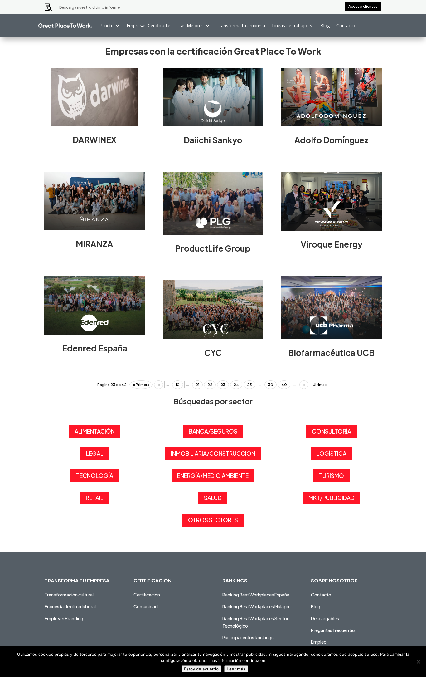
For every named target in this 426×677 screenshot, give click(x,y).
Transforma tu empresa (241, 25)
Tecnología (94, 475)
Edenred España (94, 348)
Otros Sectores (213, 519)
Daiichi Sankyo (213, 140)
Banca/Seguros (213, 431)
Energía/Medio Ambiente (213, 475)
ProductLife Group (212, 248)
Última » (320, 384)
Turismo (331, 475)
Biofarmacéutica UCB (331, 352)
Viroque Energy (331, 244)
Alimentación (95, 431)
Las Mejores (191, 25)
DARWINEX (94, 140)
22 (209, 384)
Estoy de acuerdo (201, 668)
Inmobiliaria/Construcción (213, 453)
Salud (213, 497)
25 (249, 384)
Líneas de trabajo (289, 25)
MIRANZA (94, 244)
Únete (107, 25)
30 (270, 384)
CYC (213, 352)
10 (178, 384)
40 (284, 384)
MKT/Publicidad (331, 497)
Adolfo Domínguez (331, 140)
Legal (94, 453)
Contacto (345, 25)
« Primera (141, 384)
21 (197, 384)
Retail (94, 497)
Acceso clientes (363, 6)
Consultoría (331, 431)
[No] (418, 662)
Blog (325, 25)
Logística (331, 453)
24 (236, 384)
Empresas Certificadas (149, 25)
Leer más (236, 668)
